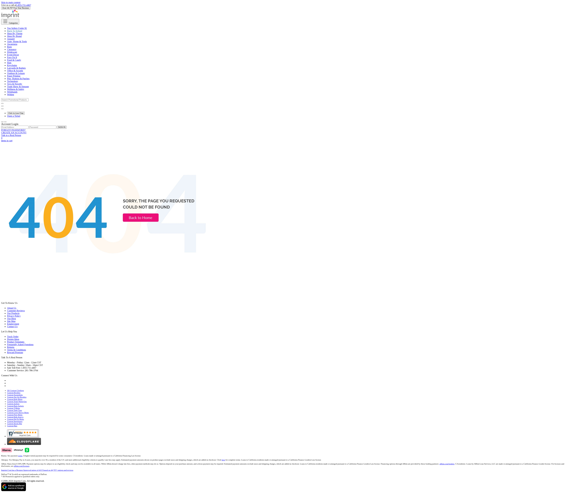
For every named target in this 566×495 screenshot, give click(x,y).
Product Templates (15, 342)
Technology (12, 81)
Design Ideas (13, 339)
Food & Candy (14, 60)
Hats (9, 62)
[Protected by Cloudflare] (24, 444)
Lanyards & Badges (16, 68)
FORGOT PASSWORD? (13, 130)
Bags (9, 47)
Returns (10, 347)
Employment (13, 324)
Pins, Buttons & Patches (18, 78)
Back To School (14, 31)
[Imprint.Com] (10, 17)
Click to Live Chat (15, 113)
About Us (11, 308)
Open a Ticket (13, 116)
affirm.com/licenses (21, 466)
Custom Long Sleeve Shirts (18, 413)
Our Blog (11, 318)
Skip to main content (10, 2)
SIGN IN (61, 127)
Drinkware (12, 52)
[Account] (2, 121)
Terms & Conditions (16, 350)
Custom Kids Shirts (14, 399)
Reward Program (15, 352)
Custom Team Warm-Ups (17, 402)
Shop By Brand (14, 36)
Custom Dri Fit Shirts (15, 419)
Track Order (12, 336)
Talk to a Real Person (11, 135)
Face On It (12, 57)
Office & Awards (15, 70)
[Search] (2, 103)
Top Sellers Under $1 (17, 28)
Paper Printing (13, 76)
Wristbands (12, 92)
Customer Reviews (16, 310)
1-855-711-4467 (23, 5)
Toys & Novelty (14, 84)
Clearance (11, 49)
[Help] (2, 108)
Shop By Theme (14, 33)
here (223, 460)
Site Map (11, 321)
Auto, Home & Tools (17, 41)
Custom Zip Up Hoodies (16, 397)
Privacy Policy (14, 316)
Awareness (12, 44)
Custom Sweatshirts (15, 395)
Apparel (11, 39)
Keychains (12, 65)
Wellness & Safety (15, 89)
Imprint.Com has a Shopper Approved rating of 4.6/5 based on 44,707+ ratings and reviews (37, 470)
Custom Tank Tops (14, 410)
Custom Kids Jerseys (15, 417)
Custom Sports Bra (14, 424)
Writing (10, 94)
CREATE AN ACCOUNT (14, 132)
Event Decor (13, 54)
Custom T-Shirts (13, 408)
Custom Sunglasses (14, 421)
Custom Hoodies (13, 393)
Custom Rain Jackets (15, 406)
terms (20, 456)
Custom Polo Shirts (14, 415)
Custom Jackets (13, 404)
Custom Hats (12, 426)
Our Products (13, 313)
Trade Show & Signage (18, 86)
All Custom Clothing (15, 391)
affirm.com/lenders (447, 464)
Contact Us (12, 326)
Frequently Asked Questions (20, 344)
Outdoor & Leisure (16, 73)
